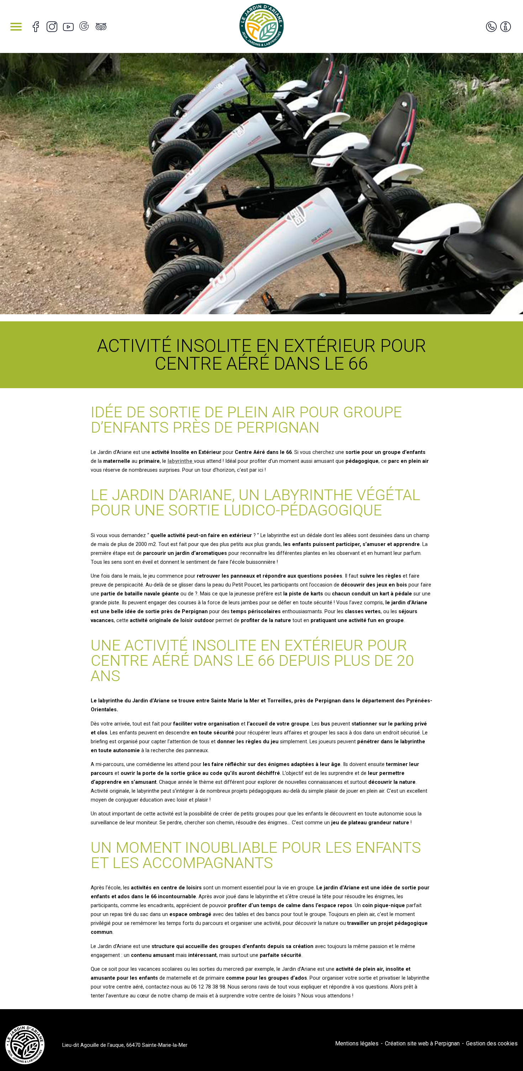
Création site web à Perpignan (422, 1043)
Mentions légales (357, 1043)
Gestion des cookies (492, 1043)
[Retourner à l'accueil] (261, 26)
